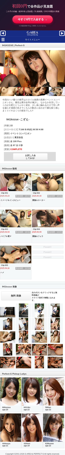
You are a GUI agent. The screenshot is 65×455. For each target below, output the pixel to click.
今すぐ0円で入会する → (32, 19)
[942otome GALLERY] (3, 35)
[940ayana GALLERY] (62, 35)
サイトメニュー (32, 39)
